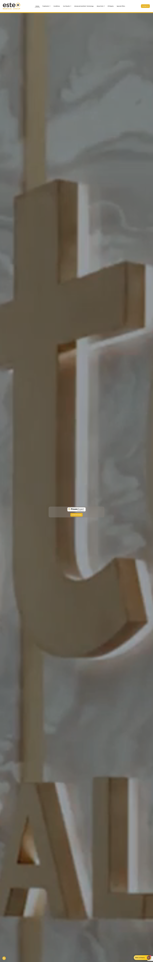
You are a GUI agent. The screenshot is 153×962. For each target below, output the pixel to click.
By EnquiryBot (142, 957)
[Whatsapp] (4, 958)
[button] (76, 515)
